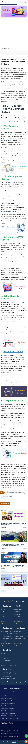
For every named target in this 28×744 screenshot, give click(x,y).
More (4, 623)
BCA (4, 614)
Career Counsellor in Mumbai (8, 700)
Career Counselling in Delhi (7, 695)
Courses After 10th (7, 631)
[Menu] (25, 2)
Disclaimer (19, 730)
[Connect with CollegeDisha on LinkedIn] (11, 682)
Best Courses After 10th (7, 496)
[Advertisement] (14, 33)
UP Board (17, 633)
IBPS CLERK (18, 611)
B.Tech (4, 609)
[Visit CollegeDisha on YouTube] (25, 682)
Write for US (4, 736)
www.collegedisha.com (16, 741)
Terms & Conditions (13, 736)
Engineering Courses (8, 638)
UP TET (17, 619)
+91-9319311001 (7, 676)
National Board (19, 636)
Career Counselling (7, 663)
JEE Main (17, 616)
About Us (11, 728)
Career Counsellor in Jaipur (7, 708)
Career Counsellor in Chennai (8, 703)
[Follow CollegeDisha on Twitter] (7, 682)
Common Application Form (9, 665)
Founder (14, 733)
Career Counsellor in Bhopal (8, 713)
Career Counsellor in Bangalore (8, 698)
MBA (4, 619)
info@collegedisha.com (9, 678)
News (4, 653)
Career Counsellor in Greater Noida (9, 718)
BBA (4, 621)
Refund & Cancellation (6, 733)
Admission (3, 728)
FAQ (18, 728)
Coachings (5, 658)
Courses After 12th (7, 633)
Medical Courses (7, 643)
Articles (4, 655)
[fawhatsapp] (26, 736)
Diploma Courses (7, 636)
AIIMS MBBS (18, 609)
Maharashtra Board (20, 638)
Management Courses (8, 641)
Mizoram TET (18, 621)
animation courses (7, 265)
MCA (4, 616)
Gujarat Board (18, 643)
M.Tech (4, 611)
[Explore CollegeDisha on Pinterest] (20, 682)
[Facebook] (2, 682)
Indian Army (18, 614)
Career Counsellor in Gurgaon (8, 710)
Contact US (12, 730)
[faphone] (26, 741)
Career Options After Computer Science (15, 492)
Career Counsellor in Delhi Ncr (8, 715)
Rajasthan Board (19, 641)
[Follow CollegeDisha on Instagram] (16, 682)
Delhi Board (18, 631)
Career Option (6, 660)
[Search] (21, 2)
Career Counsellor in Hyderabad (8, 705)
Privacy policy (4, 730)
